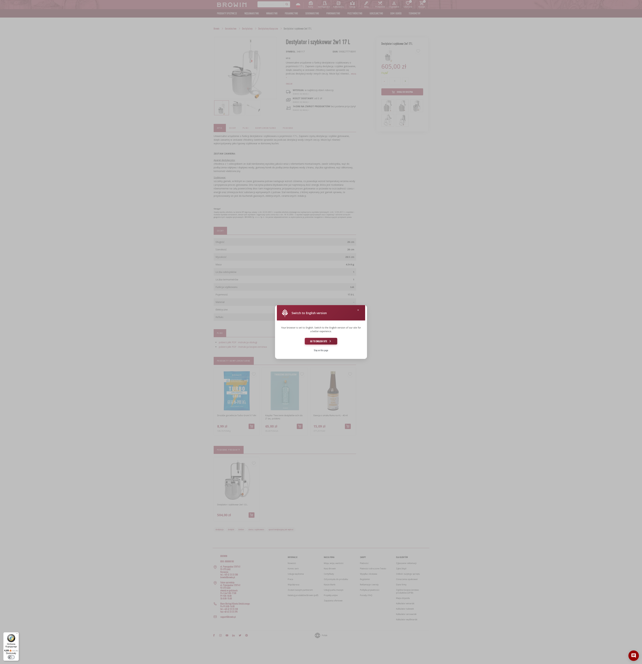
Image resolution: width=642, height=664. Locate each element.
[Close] (358, 310)
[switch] (11, 657)
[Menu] (17, 634)
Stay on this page (321, 350)
